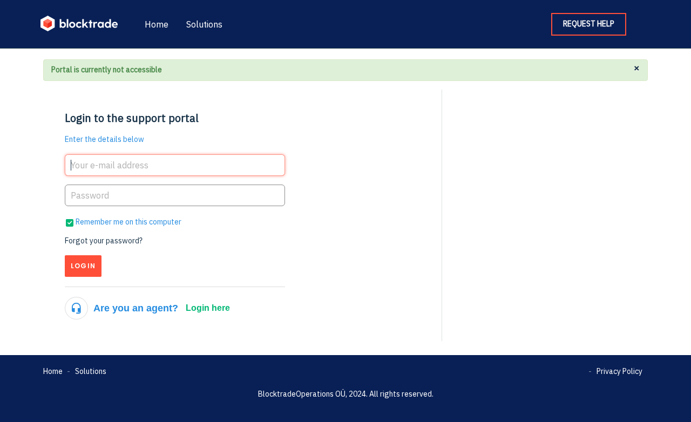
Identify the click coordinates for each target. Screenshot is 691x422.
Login (83, 265)
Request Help (588, 24)
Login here (208, 307)
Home (156, 24)
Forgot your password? (104, 241)
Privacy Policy (619, 371)
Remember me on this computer (128, 222)
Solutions (204, 24)
